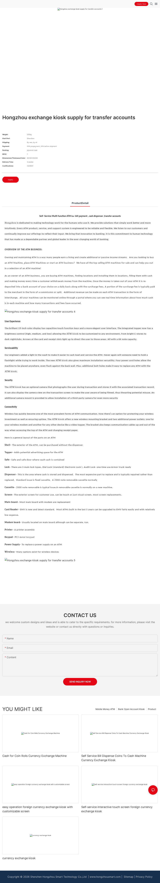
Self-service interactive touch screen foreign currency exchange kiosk (116, 809)
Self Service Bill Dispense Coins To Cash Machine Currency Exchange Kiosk (113, 758)
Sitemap (128, 876)
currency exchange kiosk (18, 858)
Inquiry (10, 180)
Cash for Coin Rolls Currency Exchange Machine (34, 755)
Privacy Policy (144, 876)
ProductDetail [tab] (80, 203)
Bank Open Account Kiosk (131, 709)
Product (152, 709)
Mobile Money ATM (105, 709)
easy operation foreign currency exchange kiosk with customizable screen (37, 809)
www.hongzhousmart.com (105, 876)
